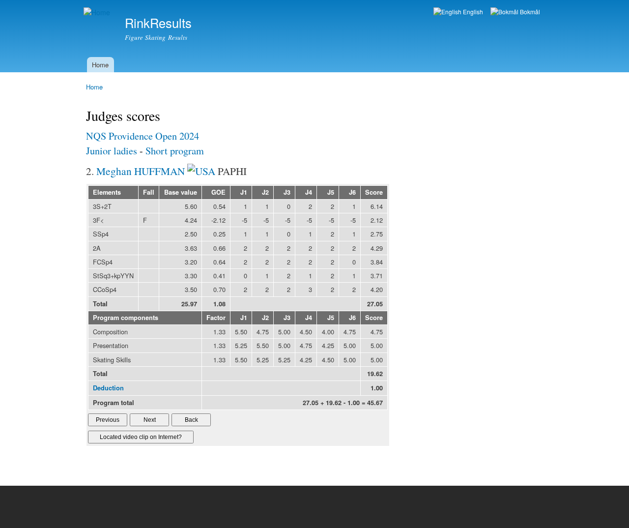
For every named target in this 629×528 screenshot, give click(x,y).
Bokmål (529, 11)
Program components (125, 317)
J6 (352, 192)
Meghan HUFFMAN (140, 171)
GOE (218, 192)
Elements (107, 192)
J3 (287, 192)
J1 (243, 192)
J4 (308, 192)
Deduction (108, 387)
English (472, 11)
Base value (180, 192)
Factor (216, 317)
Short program (174, 150)
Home (100, 64)
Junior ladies (111, 150)
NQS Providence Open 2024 (142, 136)
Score (374, 192)
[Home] (98, 12)
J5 (330, 192)
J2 (265, 192)
